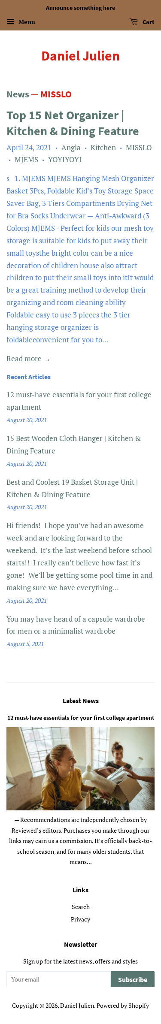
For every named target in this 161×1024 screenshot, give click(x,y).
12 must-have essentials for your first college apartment (80, 718)
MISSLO (139, 147)
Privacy (80, 919)
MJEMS (26, 159)
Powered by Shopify (123, 1005)
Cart (148, 22)
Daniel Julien (80, 56)
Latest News (81, 700)
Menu (26, 22)
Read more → (28, 358)
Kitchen (103, 147)
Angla (71, 147)
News (17, 94)
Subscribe (132, 979)
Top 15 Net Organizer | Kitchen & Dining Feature (72, 122)
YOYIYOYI (65, 159)
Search (81, 907)
